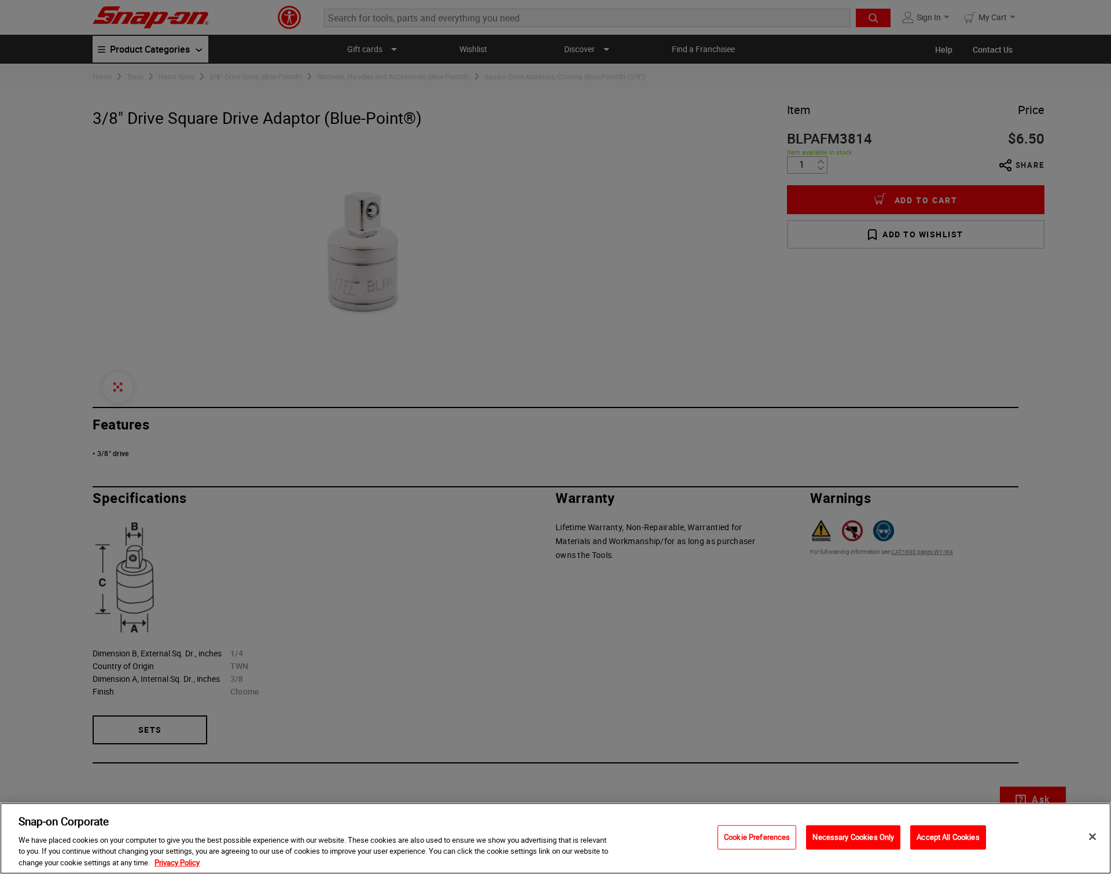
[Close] (1092, 837)
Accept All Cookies (948, 837)
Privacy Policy (177, 862)
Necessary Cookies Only (853, 837)
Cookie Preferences (757, 837)
